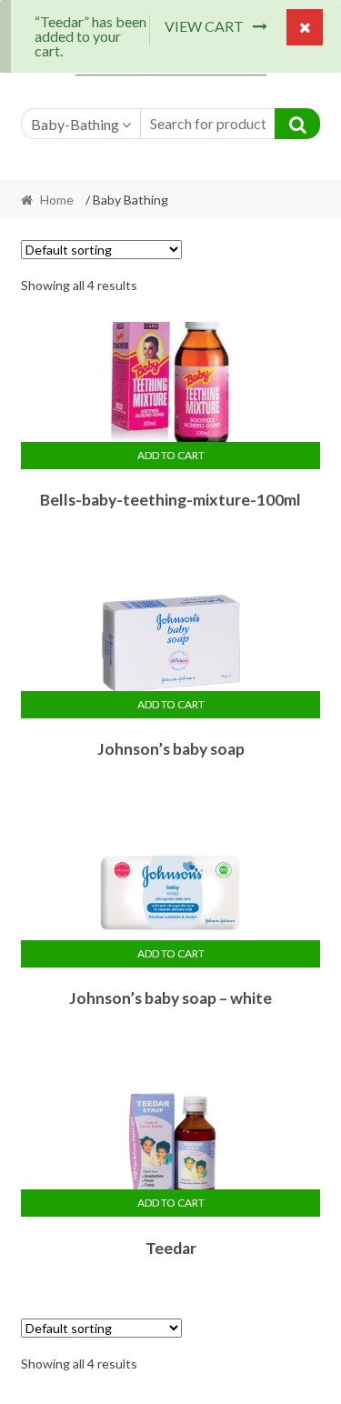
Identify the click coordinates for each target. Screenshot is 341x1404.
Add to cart (171, 455)
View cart (204, 26)
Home (57, 199)
